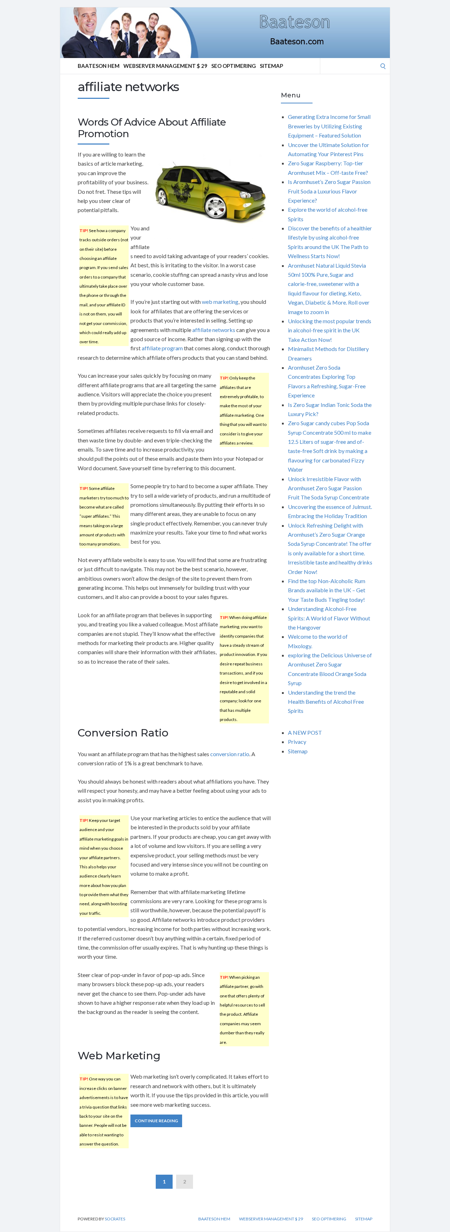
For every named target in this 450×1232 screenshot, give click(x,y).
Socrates (115, 1218)
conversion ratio (229, 754)
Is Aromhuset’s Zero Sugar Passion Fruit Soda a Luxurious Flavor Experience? (329, 191)
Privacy (297, 741)
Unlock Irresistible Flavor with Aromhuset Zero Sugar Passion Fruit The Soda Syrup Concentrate (328, 488)
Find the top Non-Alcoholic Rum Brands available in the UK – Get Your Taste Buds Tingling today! (326, 590)
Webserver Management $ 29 (165, 66)
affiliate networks (213, 329)
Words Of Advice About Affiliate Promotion (152, 128)
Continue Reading (156, 1120)
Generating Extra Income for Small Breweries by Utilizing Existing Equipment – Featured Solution (329, 126)
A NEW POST (305, 732)
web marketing (220, 301)
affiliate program (162, 348)
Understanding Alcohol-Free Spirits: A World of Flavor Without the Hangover (329, 618)
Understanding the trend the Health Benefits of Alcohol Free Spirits (326, 701)
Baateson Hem (99, 66)
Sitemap (271, 66)
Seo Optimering (233, 66)
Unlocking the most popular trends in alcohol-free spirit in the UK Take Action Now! (329, 330)
